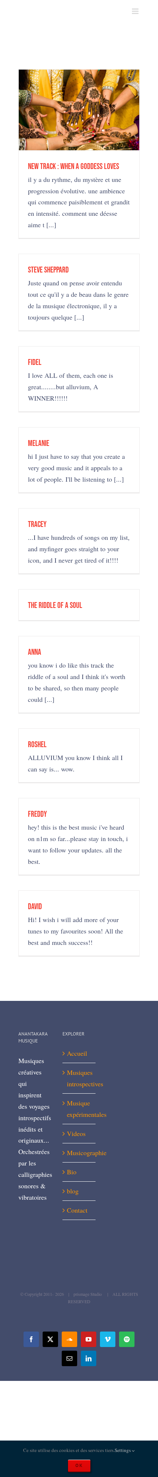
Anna (34, 652)
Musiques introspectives (79, 1078)
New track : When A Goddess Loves (73, 167)
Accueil (77, 1053)
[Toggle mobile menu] (136, 11)
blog (73, 1190)
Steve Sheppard (48, 270)
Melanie (38, 444)
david (35, 907)
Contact (77, 1210)
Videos (76, 1133)
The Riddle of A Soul (55, 606)
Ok (79, 1465)
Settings (123, 1450)
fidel (35, 363)
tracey (37, 525)
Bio (71, 1171)
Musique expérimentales (79, 1108)
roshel (37, 745)
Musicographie (79, 1152)
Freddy (37, 814)
